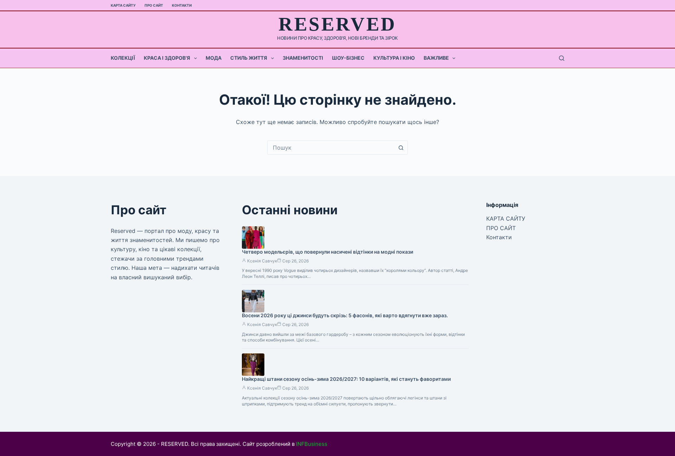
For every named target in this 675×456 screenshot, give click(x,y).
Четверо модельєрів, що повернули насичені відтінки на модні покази (327, 252)
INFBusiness (311, 444)
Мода (213, 58)
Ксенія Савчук (262, 260)
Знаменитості (303, 58)
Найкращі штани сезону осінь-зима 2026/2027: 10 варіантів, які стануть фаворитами (346, 379)
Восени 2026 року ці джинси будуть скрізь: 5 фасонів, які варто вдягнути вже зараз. (345, 315)
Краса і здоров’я (167, 58)
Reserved (337, 24)
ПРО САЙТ (153, 5)
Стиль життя (248, 58)
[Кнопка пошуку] (400, 147)
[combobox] (331, 148)
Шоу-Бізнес (348, 58)
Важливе (436, 58)
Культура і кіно (394, 58)
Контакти (182, 5)
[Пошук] (561, 58)
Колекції (123, 58)
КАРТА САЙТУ (123, 5)
